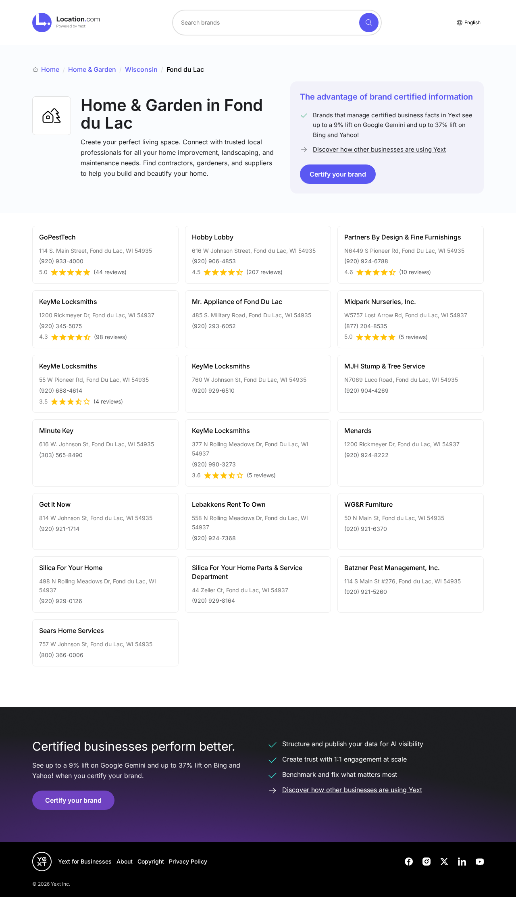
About (125, 861)
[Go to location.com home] (66, 22)
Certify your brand (338, 174)
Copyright (150, 861)
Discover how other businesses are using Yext (379, 149)
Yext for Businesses (85, 861)
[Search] (369, 22)
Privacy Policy (188, 861)
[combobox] (277, 22)
